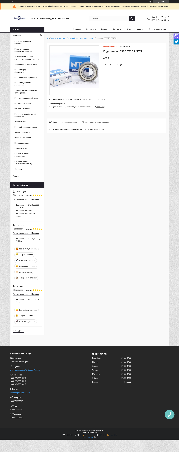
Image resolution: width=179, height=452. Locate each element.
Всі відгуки (18, 331)
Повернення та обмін (157, 29)
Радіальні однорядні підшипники (80, 38)
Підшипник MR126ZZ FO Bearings (25, 215)
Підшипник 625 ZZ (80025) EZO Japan (28, 301)
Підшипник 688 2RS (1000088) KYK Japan (27, 206)
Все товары (17, 36)
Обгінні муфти (20, 122)
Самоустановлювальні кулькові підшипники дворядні (26, 58)
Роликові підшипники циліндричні (23, 84)
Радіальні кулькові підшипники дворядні (23, 50)
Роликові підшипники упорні (25, 127)
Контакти (117, 29)
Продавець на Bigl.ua (89, 433)
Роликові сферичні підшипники (21, 71)
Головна (76, 29)
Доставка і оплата (135, 29)
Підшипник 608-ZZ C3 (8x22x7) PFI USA (28, 240)
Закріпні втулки (20, 148)
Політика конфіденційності (107, 435)
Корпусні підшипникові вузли (26, 98)
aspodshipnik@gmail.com (20, 393)
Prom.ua (101, 430)
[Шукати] (132, 18)
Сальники (18, 169)
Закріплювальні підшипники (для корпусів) (25, 91)
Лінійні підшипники (22, 132)
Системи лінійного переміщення (21, 155)
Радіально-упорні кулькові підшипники (25, 115)
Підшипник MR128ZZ (24, 210)
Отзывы (16, 176)
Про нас (104, 29)
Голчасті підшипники (22, 109)
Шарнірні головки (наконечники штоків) (23, 162)
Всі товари (90, 29)
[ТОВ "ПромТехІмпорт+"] (20, 18)
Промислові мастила (22, 103)
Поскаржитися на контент (88, 435)
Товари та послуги (57, 38)
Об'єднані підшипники (23, 138)
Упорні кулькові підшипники (25, 64)
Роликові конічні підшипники (25, 77)
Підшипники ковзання (23, 143)
